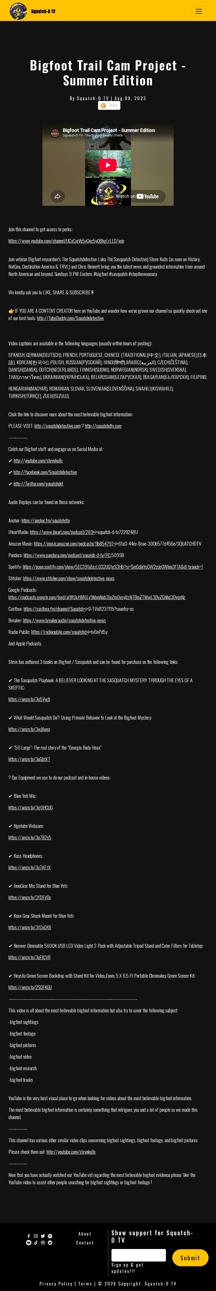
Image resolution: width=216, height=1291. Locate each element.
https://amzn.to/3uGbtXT (29, 758)
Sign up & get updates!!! (127, 1268)
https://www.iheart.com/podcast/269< (62, 531)
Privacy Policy (56, 1283)
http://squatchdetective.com (58, 425)
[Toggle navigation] (199, 11)
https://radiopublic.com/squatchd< (59, 631)
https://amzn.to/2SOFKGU (30, 987)
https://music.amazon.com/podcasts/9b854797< (74, 543)
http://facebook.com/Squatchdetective (45, 471)
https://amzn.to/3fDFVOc (29, 897)
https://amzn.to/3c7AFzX (29, 867)
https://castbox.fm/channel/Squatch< (54, 608)
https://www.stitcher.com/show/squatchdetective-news (68, 578)
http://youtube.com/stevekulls (38, 460)
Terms (85, 1283)
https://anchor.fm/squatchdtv (46, 520)
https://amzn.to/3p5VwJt (29, 699)
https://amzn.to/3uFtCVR (29, 957)
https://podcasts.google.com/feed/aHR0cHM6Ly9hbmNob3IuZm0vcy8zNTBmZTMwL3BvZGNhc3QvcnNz (96, 597)
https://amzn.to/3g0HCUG (30, 807)
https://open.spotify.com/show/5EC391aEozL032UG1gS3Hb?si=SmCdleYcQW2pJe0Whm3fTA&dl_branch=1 (113, 566)
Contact (85, 1242)
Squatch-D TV (43, 11)
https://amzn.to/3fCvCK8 (29, 927)
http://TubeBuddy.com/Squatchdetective (70, 317)
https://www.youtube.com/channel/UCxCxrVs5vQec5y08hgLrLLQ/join (66, 240)
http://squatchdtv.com (103, 425)
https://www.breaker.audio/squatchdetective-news (64, 620)
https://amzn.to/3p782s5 (29, 837)
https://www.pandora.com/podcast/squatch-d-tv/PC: (67, 555)
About (85, 1234)
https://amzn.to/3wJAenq (29, 728)
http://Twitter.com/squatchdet (38, 483)
